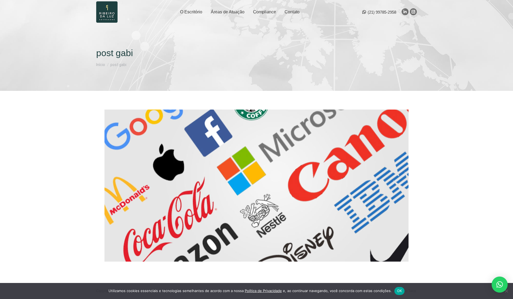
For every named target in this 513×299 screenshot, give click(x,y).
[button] (500, 285)
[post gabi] (256, 186)
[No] (506, 291)
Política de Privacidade (263, 291)
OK (399, 291)
